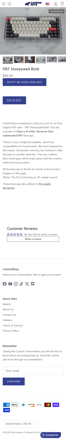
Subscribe (13, 381)
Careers (7, 320)
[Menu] (3, 3)
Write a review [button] (33, 239)
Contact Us (9, 314)
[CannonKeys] (33, 4)
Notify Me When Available (24, 82)
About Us (8, 309)
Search (7, 304)
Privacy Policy (11, 330)
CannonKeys (17, 432)
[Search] (11, 3)
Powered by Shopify (34, 432)
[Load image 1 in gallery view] (33, 31)
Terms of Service (13, 325)
